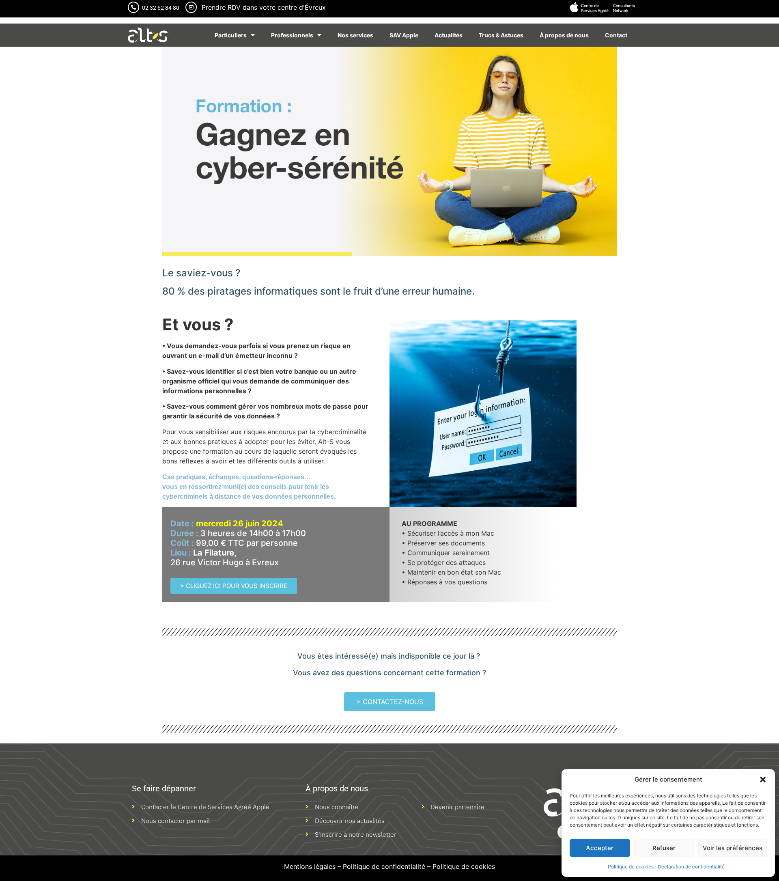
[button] (763, 779)
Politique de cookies (631, 867)
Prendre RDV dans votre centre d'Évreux (264, 7)
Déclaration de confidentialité (691, 867)
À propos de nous (337, 788)
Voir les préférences (732, 848)
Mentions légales (310, 866)
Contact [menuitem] (616, 35)
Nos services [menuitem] (355, 35)
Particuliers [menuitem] (231, 35)
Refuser (664, 848)
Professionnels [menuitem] (292, 35)
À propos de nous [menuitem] (564, 35)
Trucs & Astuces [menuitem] (501, 35)
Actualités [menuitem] (449, 35)
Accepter (599, 848)
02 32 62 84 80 (160, 7)
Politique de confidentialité (384, 866)
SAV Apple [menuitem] (404, 35)
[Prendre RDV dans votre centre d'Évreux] (191, 7)
